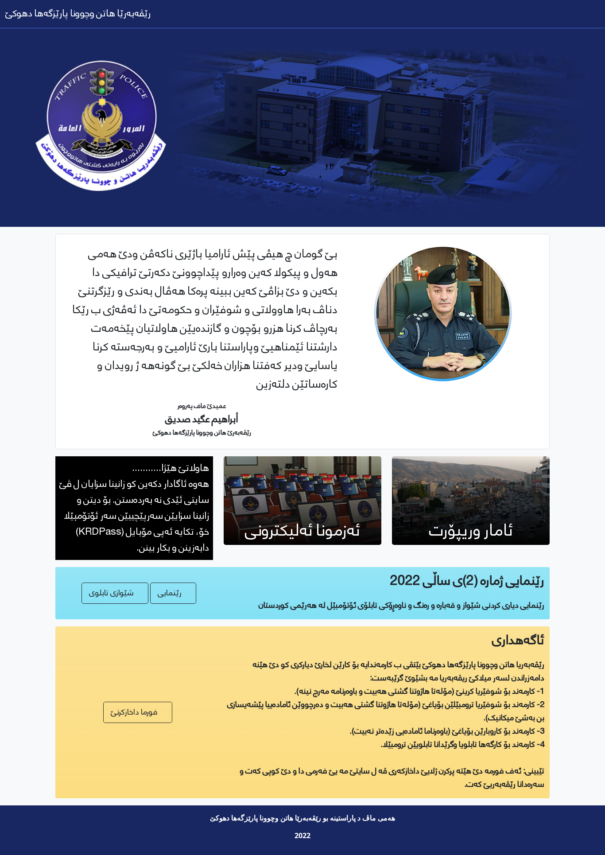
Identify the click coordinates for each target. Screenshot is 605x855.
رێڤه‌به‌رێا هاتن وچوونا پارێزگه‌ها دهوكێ (78, 13)
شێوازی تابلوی (111, 593)
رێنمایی (170, 593)
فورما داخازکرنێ (134, 712)
